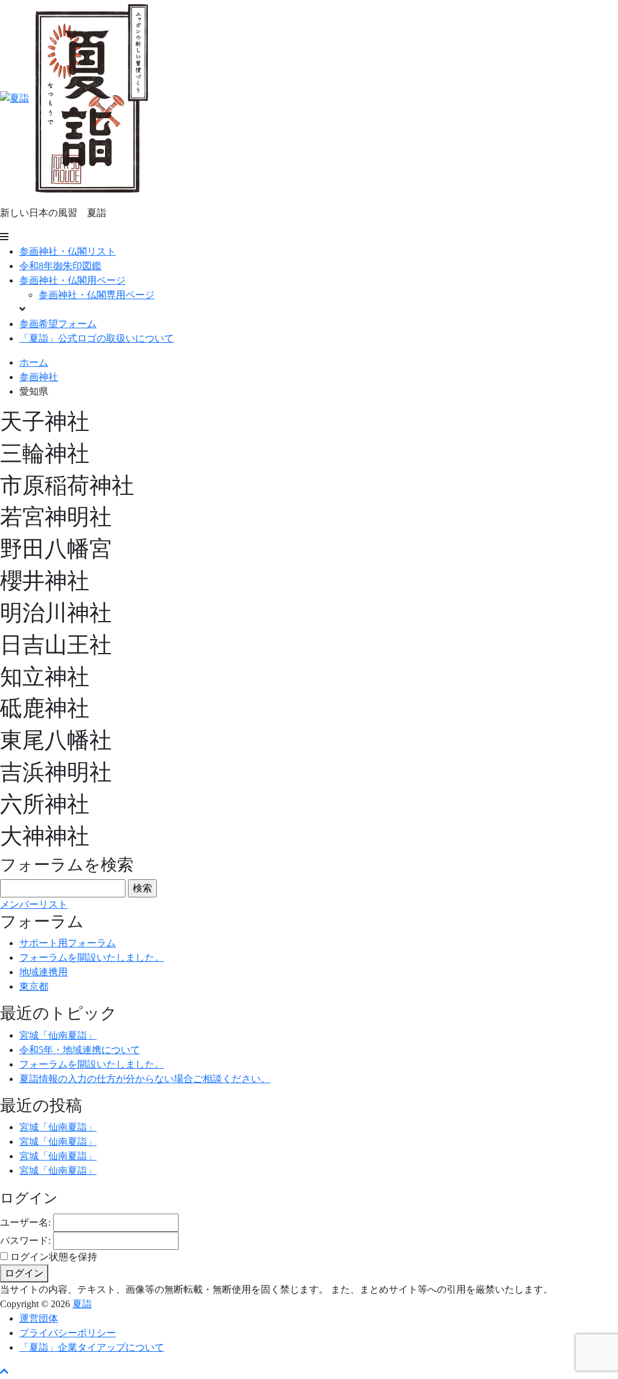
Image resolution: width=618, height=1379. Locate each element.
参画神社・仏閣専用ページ (96, 295)
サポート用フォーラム (67, 943)
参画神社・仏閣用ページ (72, 280)
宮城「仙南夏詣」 (58, 1035)
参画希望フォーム (58, 324)
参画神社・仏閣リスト (67, 251)
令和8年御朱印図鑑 (60, 266)
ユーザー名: (25, 1222)
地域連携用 (43, 972)
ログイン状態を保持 (53, 1257)
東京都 (33, 986)
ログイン (24, 1273)
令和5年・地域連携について (79, 1050)
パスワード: (25, 1240)
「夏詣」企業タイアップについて (91, 1347)
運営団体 (38, 1318)
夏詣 (82, 1304)
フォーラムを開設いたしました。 (91, 957)
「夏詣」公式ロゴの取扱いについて (96, 338)
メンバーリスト (34, 904)
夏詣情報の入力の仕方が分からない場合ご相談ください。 (144, 1079)
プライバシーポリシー (67, 1333)
